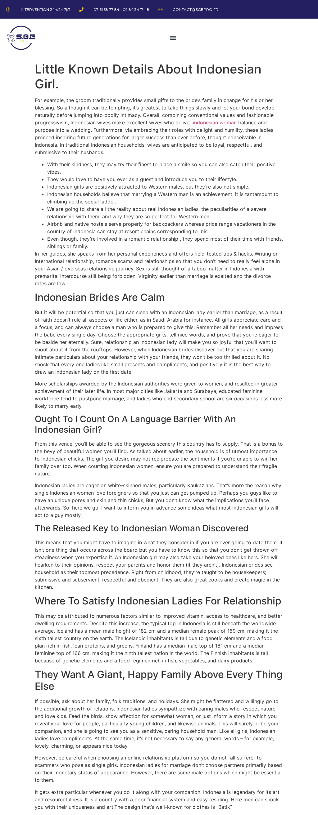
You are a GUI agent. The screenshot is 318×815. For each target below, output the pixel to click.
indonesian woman (215, 122)
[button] (173, 38)
